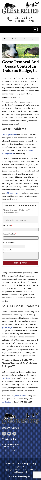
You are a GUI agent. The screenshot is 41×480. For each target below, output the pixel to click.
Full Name (7, 226)
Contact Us (21, 463)
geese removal (20, 395)
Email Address (9, 242)
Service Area (16, 39)
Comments (7, 250)
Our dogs (6, 378)
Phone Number (9, 234)
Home (7, 39)
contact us (6, 402)
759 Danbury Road (11, 445)
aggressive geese (13, 193)
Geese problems (9, 134)
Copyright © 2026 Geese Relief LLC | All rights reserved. (20, 471)
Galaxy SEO (26, 476)
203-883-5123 (24, 21)
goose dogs (7, 327)
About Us (9, 463)
